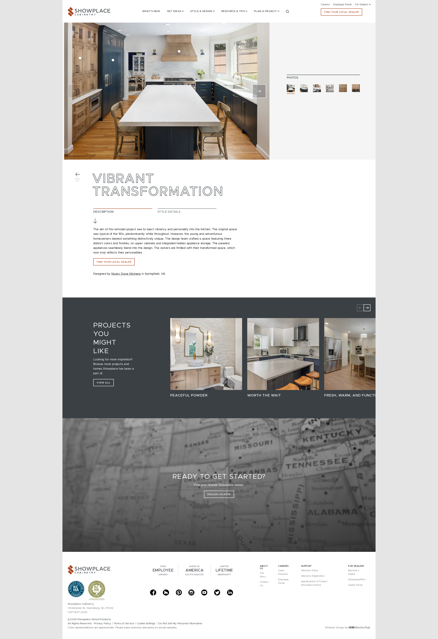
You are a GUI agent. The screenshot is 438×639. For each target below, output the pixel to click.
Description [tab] (103, 211)
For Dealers (361, 4)
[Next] (259, 91)
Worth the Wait (264, 395)
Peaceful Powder (189, 395)
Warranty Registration (313, 576)
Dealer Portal (355, 585)
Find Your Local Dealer (341, 12)
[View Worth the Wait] (283, 354)
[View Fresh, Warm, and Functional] (360, 354)
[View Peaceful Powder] (206, 354)
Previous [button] (360, 307)
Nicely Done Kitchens (126, 273)
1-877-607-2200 (77, 612)
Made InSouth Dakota (194, 570)
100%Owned (163, 570)
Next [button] (367, 307)
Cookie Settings (146, 623)
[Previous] (74, 91)
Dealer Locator (219, 494)
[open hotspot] (80, 58)
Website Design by (337, 627)
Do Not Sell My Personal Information (180, 623)
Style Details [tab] (169, 211)
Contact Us (264, 584)
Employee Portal (342, 4)
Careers (325, 4)
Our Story (263, 575)
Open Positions (283, 572)
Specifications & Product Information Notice (314, 583)
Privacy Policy (102, 623)
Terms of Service (124, 623)
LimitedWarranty (224, 570)
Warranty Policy (309, 570)
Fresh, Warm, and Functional (355, 395)
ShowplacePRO (356, 580)
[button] (287, 11)
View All (103, 383)
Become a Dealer (353, 572)
